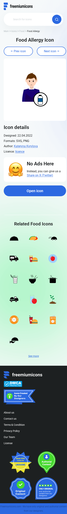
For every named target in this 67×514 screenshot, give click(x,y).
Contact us (10, 418)
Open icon (35, 191)
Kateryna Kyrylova (26, 146)
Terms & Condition (14, 424)
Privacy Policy (12, 430)
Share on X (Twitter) (40, 175)
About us (9, 412)
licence (19, 151)
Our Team (9, 437)
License (8, 443)
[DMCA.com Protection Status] (13, 384)
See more (33, 356)
